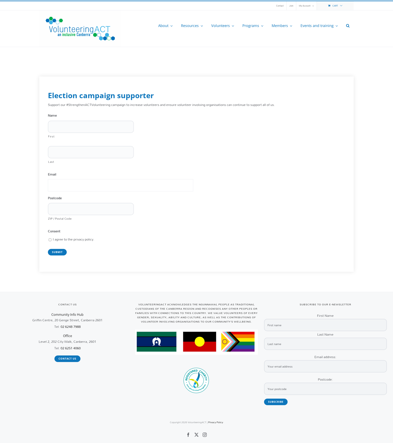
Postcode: (325, 379)
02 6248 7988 (71, 326)
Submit (57, 252)
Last (51, 161)
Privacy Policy (215, 422)
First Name (325, 315)
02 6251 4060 (71, 348)
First (51, 136)
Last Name (325, 334)
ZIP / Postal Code (59, 218)
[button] (348, 25)
